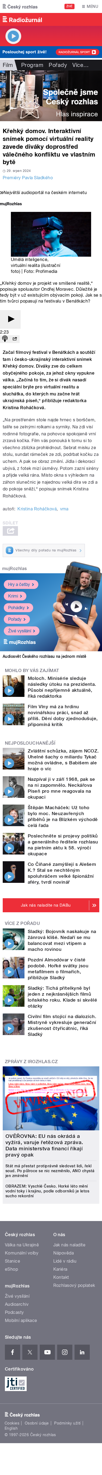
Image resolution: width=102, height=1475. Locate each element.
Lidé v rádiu (65, 1261)
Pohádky (16, 607)
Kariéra (60, 1269)
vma (64, 508)
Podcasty (14, 1312)
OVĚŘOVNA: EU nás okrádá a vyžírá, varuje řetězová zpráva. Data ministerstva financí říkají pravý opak (44, 1145)
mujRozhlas (14, 568)
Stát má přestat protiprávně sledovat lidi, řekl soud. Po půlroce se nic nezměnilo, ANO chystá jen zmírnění (50, 1171)
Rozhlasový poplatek (74, 1285)
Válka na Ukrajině (22, 1244)
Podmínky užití (67, 1423)
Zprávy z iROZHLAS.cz (31, 1061)
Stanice (12, 1261)
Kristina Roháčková (37, 508)
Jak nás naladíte (69, 1244)
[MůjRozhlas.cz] (11, 204)
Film (8, 65)
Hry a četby (19, 584)
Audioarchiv (17, 1304)
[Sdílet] (15, 339)
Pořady (58, 65)
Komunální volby (21, 1253)
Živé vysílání (19, 630)
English (11, 1428)
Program (32, 65)
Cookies (12, 1423)
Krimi (13, 596)
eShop (11, 1269)
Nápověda (63, 1253)
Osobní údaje (37, 1423)
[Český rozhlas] (20, 6)
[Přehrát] (10, 319)
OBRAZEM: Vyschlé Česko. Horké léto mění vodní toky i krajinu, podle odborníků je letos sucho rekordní (47, 1191)
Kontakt (61, 1277)
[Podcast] (5, 339)
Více (80, 65)
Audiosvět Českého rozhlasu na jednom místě (44, 656)
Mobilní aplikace (21, 1320)
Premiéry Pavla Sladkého (28, 177)
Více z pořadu (22, 923)
